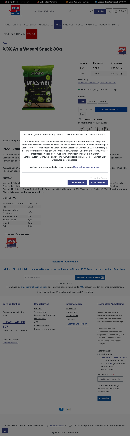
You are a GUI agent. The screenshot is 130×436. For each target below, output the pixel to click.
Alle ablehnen (77, 182)
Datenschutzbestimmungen (86, 167)
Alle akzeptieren (99, 182)
